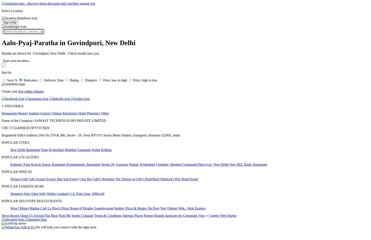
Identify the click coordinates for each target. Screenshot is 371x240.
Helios (51, 194)
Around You (41, 215)
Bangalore (33, 150)
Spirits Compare (82, 215)
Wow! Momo (19, 208)
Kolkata (106, 150)
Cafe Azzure (36, 179)
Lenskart (62, 194)
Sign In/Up (10, 22)
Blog (54, 215)
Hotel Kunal (189, 179)
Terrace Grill (18, 179)
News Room (10, 215)
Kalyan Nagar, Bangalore (48, 164)
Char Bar (85, 179)
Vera (202, 215)
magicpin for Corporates (181, 215)
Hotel (82, 113)
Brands (159, 215)
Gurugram (84, 150)
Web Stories (228, 215)
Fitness (57, 113)
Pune (44, 150)
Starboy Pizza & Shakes (130, 208)
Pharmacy (93, 113)
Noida (96, 150)
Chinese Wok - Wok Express (185, 208)
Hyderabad (56, 150)
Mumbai (70, 150)
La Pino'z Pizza (58, 208)
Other (105, 113)
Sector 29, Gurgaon (114, 164)
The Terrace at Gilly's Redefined (137, 179)
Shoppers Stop (20, 194)
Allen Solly (38, 194)
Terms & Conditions (108, 215)
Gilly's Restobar (103, 179)
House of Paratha (81, 208)
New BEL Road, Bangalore (248, 164)
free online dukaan (31, 91)
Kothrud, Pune (20, 164)
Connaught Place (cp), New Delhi (205, 164)
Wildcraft (98, 194)
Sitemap (128, 215)
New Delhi (17, 150)
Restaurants (9, 113)
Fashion (34, 113)
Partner (149, 215)
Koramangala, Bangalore (83, 164)
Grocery (46, 113)
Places (138, 215)
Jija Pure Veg (157, 208)
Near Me (65, 215)
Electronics (70, 113)
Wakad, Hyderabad (142, 164)
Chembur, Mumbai (168, 164)
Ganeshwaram (103, 208)
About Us (26, 215)
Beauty (23, 113)
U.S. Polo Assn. (80, 194)
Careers (214, 215)
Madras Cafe (38, 208)
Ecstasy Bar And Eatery (62, 179)
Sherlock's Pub (170, 179)
